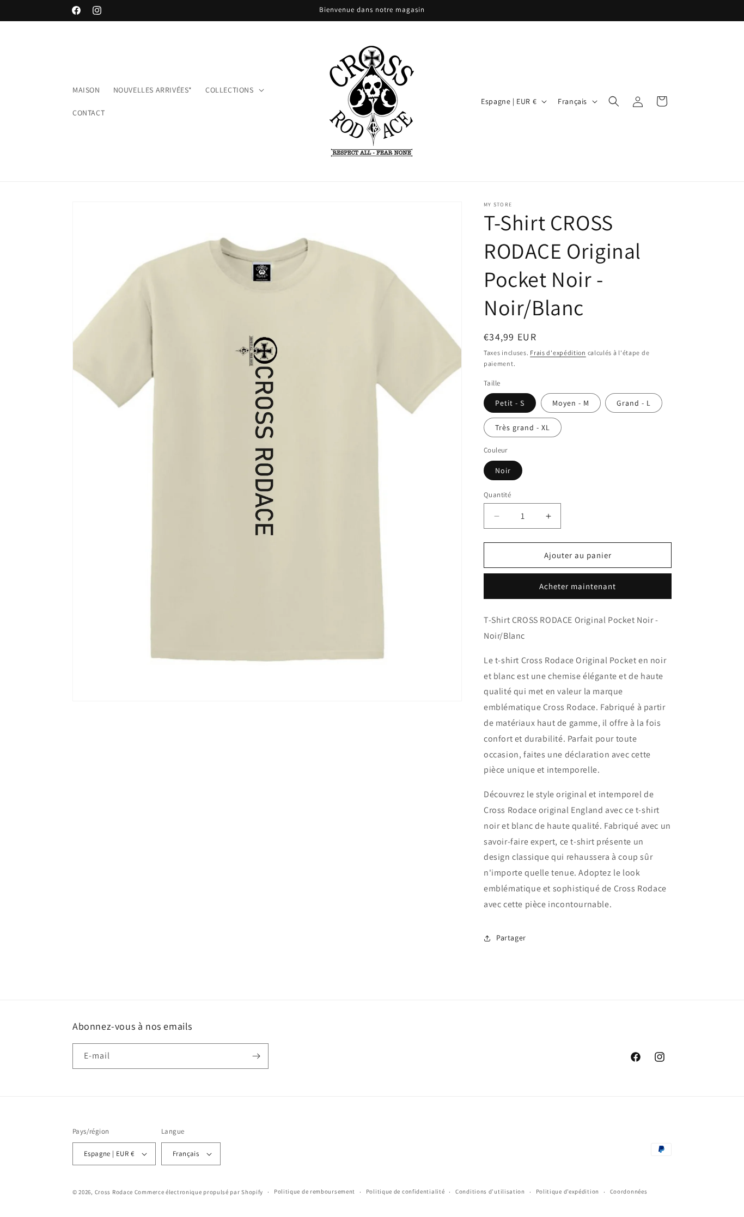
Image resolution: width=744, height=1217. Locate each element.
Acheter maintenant (577, 586)
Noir (503, 470)
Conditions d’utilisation (490, 1191)
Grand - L (634, 403)
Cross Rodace (114, 1192)
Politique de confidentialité (405, 1191)
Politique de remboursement (314, 1191)
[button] (234, 89)
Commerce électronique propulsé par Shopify (199, 1192)
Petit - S (510, 403)
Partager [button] (511, 938)
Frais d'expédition (558, 352)
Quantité (497, 494)
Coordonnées (629, 1191)
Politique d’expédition (567, 1191)
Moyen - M (570, 403)
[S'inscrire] (256, 1056)
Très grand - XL (522, 427)
